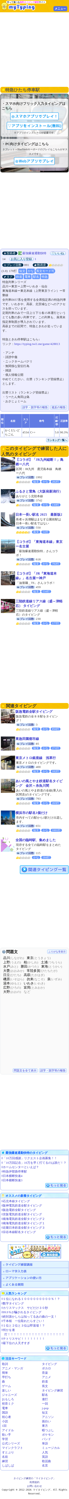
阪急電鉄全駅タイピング (34, 711)
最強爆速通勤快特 (34, 253)
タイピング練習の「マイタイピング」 (34, 1478)
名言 (45, 1465)
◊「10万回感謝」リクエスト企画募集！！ (29, 1158)
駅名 (36, 276)
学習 (5, 1439)
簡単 (5, 1372)
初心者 (6, 1417)
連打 (45, 1399)
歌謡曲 (46, 1461)
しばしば (8, 1465)
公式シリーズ (11, 1443)
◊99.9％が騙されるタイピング (21, 1312)
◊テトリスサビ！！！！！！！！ (23, 1338)
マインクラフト (12, 1448)
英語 (45, 1456)
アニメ (46, 1377)
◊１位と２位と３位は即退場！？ (23, 1325)
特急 (45, 276)
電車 (28, 276)
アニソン (48, 1417)
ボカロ (46, 1368)
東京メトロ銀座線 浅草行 (36, 758)
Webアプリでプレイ (36, 161)
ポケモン (48, 1434)
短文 (22, 271)
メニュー (60, 9)
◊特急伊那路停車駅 (14, 1171)
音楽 (45, 1372)
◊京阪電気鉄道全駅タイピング (21, 1214)
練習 (5, 1461)
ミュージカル (51, 1448)
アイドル (8, 1430)
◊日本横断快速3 (11, 1180)
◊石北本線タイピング (15, 1201)
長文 (45, 1386)
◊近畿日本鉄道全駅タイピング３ (23, 1227)
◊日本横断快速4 (11, 1176)
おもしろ (8, 1399)
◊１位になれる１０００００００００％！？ (30, 1299)
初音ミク (8, 1403)
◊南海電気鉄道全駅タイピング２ (23, 1219)
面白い (46, 1421)
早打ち (6, 1377)
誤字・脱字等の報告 (35, 407)
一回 (45, 1403)
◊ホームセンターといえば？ (20, 1167)
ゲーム (6, 1386)
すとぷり (8, 1452)
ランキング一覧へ (57, 440)
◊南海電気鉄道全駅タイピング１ (23, 1223)
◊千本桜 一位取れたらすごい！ (23, 1321)
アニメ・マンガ (12, 1368)
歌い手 (6, 1434)
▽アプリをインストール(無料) (34, 125)
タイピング (49, 1364)
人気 (45, 1452)
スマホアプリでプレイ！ (36, 116)
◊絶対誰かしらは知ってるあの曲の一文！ (29, 1316)
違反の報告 (58, 407)
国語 (5, 1412)
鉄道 (19, 276)
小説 (5, 1421)
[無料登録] (34, 1251)
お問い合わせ (34, 1486)
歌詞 (5, 1364)
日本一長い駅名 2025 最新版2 (39, 514)
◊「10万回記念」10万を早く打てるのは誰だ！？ (33, 1162)
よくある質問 (14, 1284)
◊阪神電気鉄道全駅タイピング (21, 1205)
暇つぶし (48, 1430)
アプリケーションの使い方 (23, 1278)
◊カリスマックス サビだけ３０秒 (24, 1308)
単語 (45, 1443)
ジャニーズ (9, 1395)
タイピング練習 (52, 1390)
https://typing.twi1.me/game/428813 (37, 344)
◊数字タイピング (12, 1303)
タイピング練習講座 (19, 1264)
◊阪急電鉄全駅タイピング (18, 1210)
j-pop (45, 1408)
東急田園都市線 (27, 739)
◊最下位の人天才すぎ (15, 1343)
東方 (45, 1425)
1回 (4, 1425)
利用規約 (34, 1482)
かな (31, 271)
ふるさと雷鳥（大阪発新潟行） (39, 491)
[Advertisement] (34, 49)
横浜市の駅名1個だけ (32, 813)
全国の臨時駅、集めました (36, 840)
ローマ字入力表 (16, 1271)
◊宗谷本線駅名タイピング (18, 1232)
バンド (46, 1439)
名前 (5, 1456)
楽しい (6, 1390)
